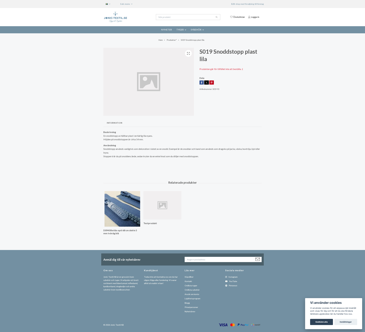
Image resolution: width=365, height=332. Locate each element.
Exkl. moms (125, 4)
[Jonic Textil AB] (143, 17)
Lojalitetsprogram (192, 298)
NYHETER (166, 29)
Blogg (187, 303)
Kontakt (188, 281)
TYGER (180, 29)
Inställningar (346, 322)
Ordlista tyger (191, 285)
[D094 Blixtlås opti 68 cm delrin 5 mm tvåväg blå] (122, 209)
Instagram (233, 277)
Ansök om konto (192, 294)
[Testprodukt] (162, 205)
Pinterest (232, 285)
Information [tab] (114, 123)
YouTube (233, 281)
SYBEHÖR (196, 29)
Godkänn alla (321, 322)
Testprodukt (150, 223)
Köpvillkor (189, 277)
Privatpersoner (191, 307)
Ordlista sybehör (192, 290)
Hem (161, 40)
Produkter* (172, 40)
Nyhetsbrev (190, 311)
